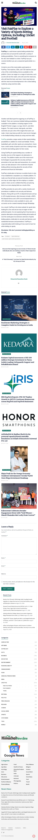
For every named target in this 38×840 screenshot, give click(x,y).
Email (3, 566)
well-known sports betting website (11, 239)
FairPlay (4, 139)
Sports (3, 714)
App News (4, 645)
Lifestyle (4, 682)
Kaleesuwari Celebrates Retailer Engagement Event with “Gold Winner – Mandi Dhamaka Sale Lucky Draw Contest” (18, 513)
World (3, 724)
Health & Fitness (7, 685)
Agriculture (5, 642)
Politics (3, 697)
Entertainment (6, 662)
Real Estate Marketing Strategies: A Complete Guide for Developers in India (23, 93)
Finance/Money (5, 669)
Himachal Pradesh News (8, 676)
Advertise (10, 828)
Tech (2, 721)
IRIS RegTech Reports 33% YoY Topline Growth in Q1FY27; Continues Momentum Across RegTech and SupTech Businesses (17, 399)
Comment (4, 536)
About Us (3, 828)
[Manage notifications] (33, 836)
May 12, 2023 (25, 42)
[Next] (20, 113)
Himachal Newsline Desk (13, 42)
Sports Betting (15, 236)
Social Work (5, 711)
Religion (3, 704)
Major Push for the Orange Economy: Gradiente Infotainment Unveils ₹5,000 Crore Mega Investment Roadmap (17, 476)
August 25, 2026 (14, 96)
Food (3, 672)
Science (3, 708)
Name (3, 558)
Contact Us (18, 828)
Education (4, 659)
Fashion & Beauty (6, 666)
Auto (3, 652)
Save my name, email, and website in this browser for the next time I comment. (19, 582)
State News (4, 718)
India (2, 679)
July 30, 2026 (4, 517)
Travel (5, 690)
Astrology (4, 649)
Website (3, 574)
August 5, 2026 (5, 480)
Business (4, 655)
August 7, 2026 (5, 443)
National (4, 694)
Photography (7, 688)
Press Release (6, 319)
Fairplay (7, 236)
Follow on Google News (7, 829)
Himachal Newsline (9, 836)
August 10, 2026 (5, 404)
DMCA (24, 828)
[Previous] (17, 113)
